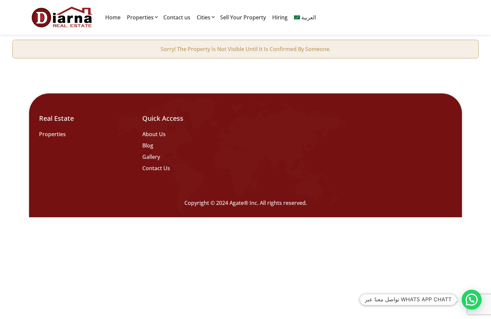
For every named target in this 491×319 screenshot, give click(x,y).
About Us (154, 134)
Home (113, 17)
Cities (203, 17)
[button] (472, 300)
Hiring (280, 17)
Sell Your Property (243, 17)
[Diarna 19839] (62, 17)
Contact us (176, 17)
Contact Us (156, 168)
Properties (140, 17)
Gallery (151, 157)
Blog (147, 145)
